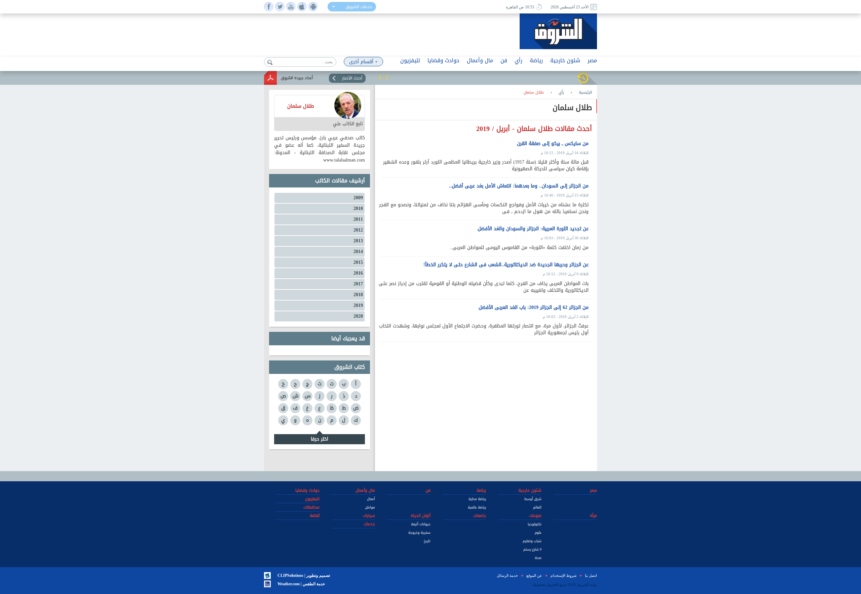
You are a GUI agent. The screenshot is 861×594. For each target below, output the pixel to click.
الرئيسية (585, 92)
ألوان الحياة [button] (420, 515)
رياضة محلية (477, 499)
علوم (538, 532)
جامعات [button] (479, 515)
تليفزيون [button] (410, 60)
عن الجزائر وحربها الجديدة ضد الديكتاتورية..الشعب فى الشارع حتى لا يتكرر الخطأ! (506, 264)
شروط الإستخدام (563, 575)
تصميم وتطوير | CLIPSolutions (303, 575)
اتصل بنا (591, 575)
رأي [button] (518, 60)
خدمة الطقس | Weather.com (301, 584)
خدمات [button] (369, 524)
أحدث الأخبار (352, 78)
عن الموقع (534, 575)
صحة (538, 558)
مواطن (370, 507)
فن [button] (503, 60)
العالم (537, 507)
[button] (380, 77)
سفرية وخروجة (419, 532)
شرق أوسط (532, 499)
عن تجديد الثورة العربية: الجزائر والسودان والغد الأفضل (533, 228)
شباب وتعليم (532, 541)
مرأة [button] (593, 515)
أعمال (371, 499)
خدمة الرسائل (507, 575)
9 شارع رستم (532, 549)
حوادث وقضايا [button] (443, 60)
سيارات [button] (369, 515)
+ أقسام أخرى (363, 61)
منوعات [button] (535, 515)
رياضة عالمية (477, 507)
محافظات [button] (311, 507)
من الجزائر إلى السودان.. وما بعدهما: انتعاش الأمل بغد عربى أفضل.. (519, 186)
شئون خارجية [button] (565, 60)
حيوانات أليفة (420, 524)
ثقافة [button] (315, 515)
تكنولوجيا (534, 524)
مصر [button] (592, 60)
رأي (561, 92)
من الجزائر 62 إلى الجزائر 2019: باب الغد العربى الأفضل (534, 307)
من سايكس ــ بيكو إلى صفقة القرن (553, 143)
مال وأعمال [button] (480, 60)
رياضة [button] (536, 60)
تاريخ (427, 541)
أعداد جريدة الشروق (297, 77)
